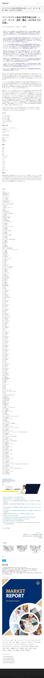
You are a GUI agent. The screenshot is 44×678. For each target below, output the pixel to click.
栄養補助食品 (13, 648)
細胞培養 (9, 650)
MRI (35, 640)
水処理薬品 (22, 648)
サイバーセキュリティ (23, 644)
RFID (10, 642)
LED (29, 640)
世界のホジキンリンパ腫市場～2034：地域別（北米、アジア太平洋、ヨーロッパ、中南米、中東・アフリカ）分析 (35, 548)
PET (39, 640)
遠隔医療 (17, 650)
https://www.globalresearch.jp (8, 658)
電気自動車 (28, 650)
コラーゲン (16, 644)
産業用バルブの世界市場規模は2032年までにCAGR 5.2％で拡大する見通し (14, 571)
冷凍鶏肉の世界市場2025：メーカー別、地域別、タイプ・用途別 (14, 498)
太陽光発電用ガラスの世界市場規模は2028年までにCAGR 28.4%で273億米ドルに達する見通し (22, 548)
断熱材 (8, 648)
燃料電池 (34, 648)
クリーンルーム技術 (37, 642)
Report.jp (5, 3)
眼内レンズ (4, 650)
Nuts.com (13, 179)
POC (3, 642)
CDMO (11, 640)
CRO (15, 640)
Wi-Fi (13, 642)
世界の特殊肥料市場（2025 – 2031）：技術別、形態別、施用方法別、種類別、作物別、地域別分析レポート (20, 568)
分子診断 (36, 646)
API (8, 640)
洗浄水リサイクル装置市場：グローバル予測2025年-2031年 (13, 497)
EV (20, 640)
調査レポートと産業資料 (21, 26)
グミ (3, 644)
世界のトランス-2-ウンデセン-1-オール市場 (10, 515)
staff (4, 26)
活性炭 (26, 648)
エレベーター (30, 642)
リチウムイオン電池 (24, 646)
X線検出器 (17, 642)
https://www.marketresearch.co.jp (9, 661)
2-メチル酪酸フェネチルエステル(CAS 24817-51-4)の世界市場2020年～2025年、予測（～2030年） (19, 517)
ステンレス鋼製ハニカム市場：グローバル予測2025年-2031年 (13, 520)
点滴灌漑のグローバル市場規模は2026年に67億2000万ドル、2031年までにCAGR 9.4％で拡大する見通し (19, 570)
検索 (3, 556)
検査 (17, 648)
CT (18, 640)
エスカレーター (23, 642)
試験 (13, 650)
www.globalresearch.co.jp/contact (8, 480)
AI (5, 640)
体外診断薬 (31, 646)
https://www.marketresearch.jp (8, 662)
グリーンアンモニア (9, 644)
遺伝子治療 (22, 650)
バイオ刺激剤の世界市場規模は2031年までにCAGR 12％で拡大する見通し (14, 567)
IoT (26, 640)
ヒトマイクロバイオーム (7, 646)
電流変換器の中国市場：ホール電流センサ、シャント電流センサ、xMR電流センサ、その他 (18, 513)
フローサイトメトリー (16, 646)
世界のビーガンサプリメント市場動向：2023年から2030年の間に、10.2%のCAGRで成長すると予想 (8, 548)
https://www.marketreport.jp (8, 656)
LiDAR (32, 640)
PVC (7, 642)
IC (23, 640)
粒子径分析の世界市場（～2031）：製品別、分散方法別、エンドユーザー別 (16, 518)
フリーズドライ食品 (6, 528)
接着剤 (4, 648)
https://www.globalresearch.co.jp (9, 659)
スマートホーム (31, 644)
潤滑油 (30, 648)
